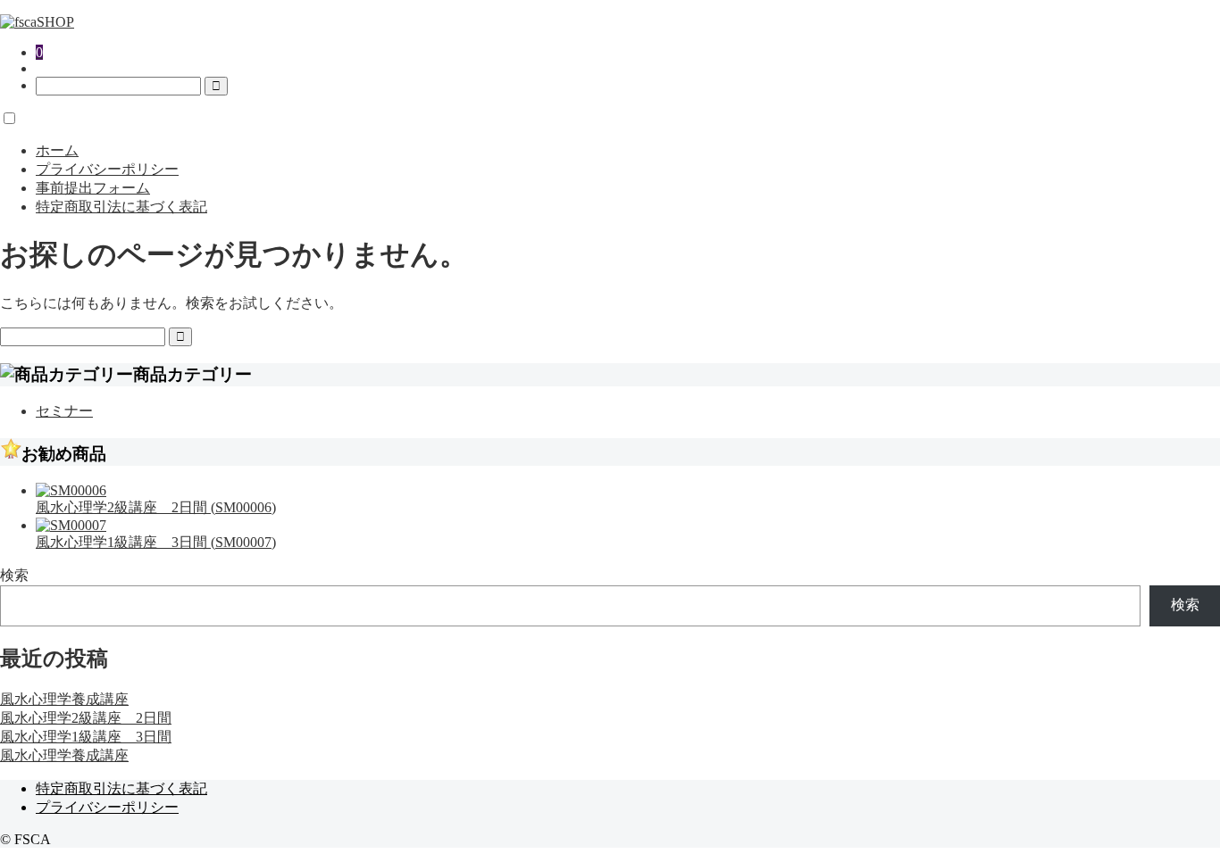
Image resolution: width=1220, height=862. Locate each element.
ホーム (57, 150)
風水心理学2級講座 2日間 (85, 717)
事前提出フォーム (93, 187)
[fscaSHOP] (37, 21)
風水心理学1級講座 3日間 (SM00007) (156, 542)
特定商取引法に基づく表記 (121, 206)
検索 (14, 575)
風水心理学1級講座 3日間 (85, 736)
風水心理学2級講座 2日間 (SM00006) (156, 507)
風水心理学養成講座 (64, 699)
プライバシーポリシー (107, 169)
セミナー (64, 411)
